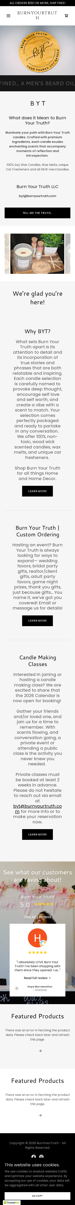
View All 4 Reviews (37, 917)
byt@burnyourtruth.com (37, 808)
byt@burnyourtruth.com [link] (37, 196)
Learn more (37, 491)
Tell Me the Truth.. (37, 213)
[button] (9, 16)
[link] (37, 18)
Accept (37, 1195)
